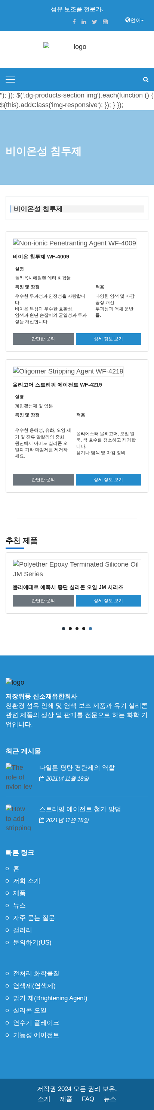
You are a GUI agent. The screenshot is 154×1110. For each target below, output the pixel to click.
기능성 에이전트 (36, 1035)
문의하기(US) (32, 942)
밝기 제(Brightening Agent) (50, 998)
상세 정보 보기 (108, 338)
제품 (19, 893)
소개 (44, 1099)
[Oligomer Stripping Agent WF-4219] (68, 371)
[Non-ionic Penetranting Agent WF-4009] (74, 243)
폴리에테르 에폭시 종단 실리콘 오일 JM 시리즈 (68, 587)
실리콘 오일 (30, 1010)
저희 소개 (26, 880)
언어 (135, 20)
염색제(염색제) (34, 985)
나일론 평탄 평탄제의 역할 (77, 767)
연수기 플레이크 (36, 1022)
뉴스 (19, 905)
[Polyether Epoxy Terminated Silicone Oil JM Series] (77, 569)
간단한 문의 (43, 338)
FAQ (88, 1099)
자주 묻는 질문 (34, 917)
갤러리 (22, 930)
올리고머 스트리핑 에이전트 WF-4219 (57, 384)
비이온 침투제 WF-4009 (41, 256)
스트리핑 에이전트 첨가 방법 (80, 809)
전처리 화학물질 (36, 973)
